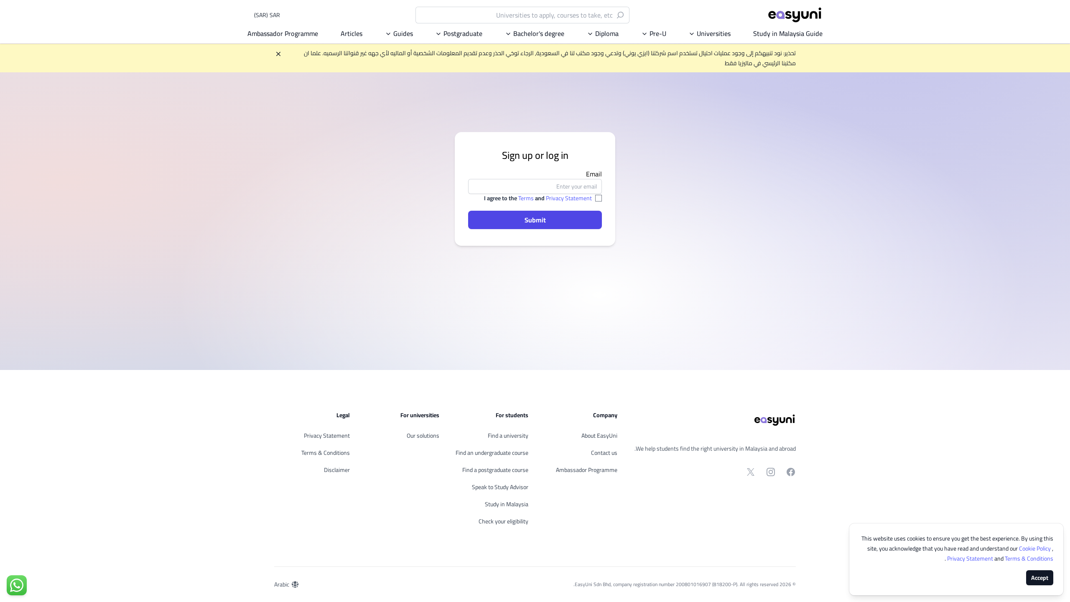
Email (594, 174)
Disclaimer (337, 469)
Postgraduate (462, 33)
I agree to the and (538, 198)
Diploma (607, 33)
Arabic (281, 584)
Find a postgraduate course (495, 469)
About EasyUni (599, 435)
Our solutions (423, 435)
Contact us (604, 452)
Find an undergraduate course (492, 452)
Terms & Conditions (325, 452)
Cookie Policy (1035, 548)
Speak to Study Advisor (500, 487)
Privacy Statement (569, 198)
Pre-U (658, 33)
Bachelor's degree (538, 33)
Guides (403, 33)
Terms (526, 198)
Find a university (508, 435)
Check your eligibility (503, 521)
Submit (535, 220)
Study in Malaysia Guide (788, 33)
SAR (267, 15)
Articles (351, 33)
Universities (714, 33)
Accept (1039, 577)
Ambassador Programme (282, 33)
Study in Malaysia (506, 504)
